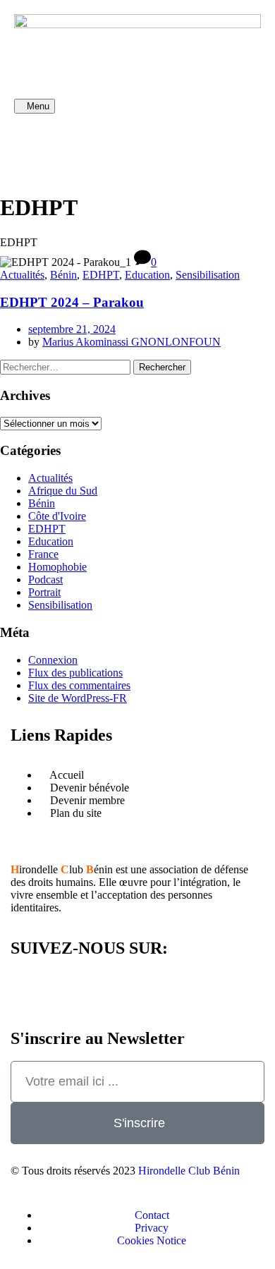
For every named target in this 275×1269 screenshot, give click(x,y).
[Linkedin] (69, 145)
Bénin (63, 275)
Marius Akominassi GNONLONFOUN (131, 342)
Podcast (45, 579)
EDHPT (100, 275)
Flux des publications (75, 673)
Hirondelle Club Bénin (189, 1171)
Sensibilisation (208, 275)
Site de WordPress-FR (77, 698)
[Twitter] (108, 145)
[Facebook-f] (31, 145)
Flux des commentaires (79, 685)
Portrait (44, 592)
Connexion (53, 660)
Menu (38, 106)
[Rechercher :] (66, 366)
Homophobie (57, 567)
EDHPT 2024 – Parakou (72, 302)
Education (147, 275)
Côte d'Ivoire (57, 516)
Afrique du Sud (62, 491)
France (43, 554)
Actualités (22, 275)
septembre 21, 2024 (72, 329)
